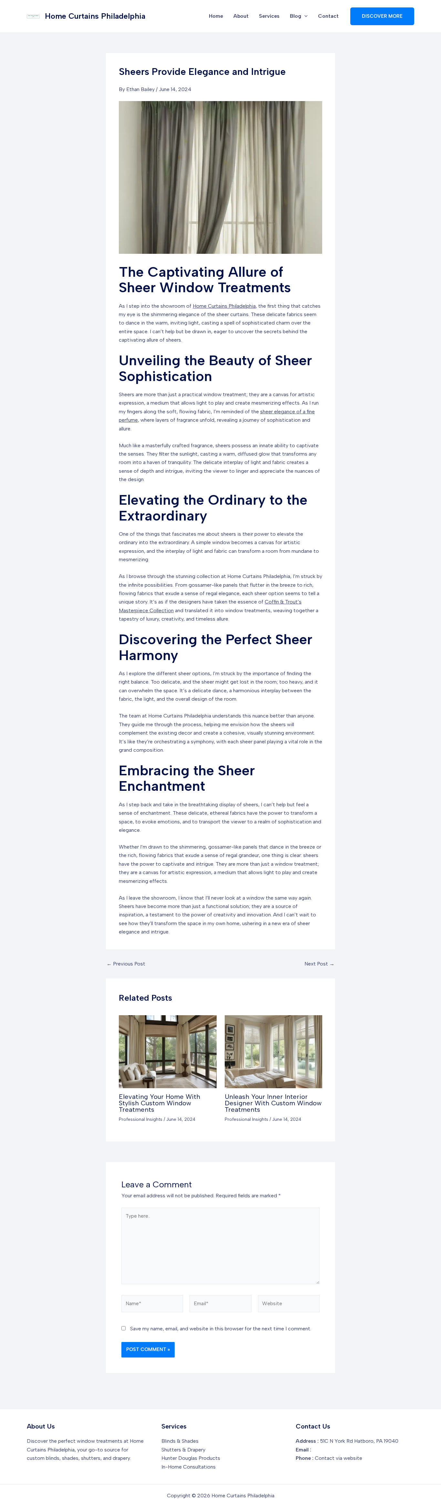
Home (216, 16)
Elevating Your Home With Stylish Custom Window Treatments (159, 1103)
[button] (304, 16)
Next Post (319, 963)
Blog (295, 16)
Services (269, 16)
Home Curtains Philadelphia (95, 16)
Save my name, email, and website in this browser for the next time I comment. (220, 1329)
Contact (328, 16)
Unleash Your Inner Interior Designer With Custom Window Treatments (273, 1103)
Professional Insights (140, 1119)
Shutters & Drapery (183, 1450)
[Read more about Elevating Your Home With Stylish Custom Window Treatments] (168, 1051)
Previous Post (126, 963)
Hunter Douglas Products (190, 1458)
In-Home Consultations (188, 1467)
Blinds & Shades (180, 1441)
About (241, 16)
